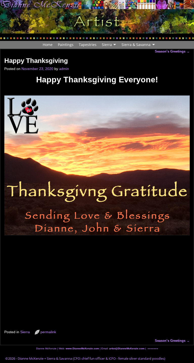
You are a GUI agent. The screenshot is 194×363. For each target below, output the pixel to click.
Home (48, 44)
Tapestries (87, 44)
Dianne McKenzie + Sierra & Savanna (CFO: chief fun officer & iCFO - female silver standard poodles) (91, 358)
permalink (48, 332)
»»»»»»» (153, 348)
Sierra (107, 44)
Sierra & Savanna (136, 44)
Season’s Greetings (172, 51)
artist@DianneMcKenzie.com (126, 348)
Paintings (66, 44)
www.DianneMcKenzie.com (82, 348)
